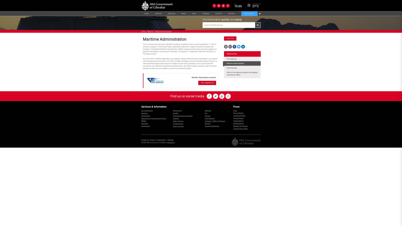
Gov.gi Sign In (249, 14)
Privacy (152, 140)
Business (144, 113)
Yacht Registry (232, 68)
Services (158, 14)
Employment (145, 126)
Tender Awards (238, 118)
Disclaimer (171, 143)
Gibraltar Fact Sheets (240, 126)
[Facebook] (214, 6)
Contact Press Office (240, 129)
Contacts (205, 14)
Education (144, 124)
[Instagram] (228, 6)
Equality (175, 113)
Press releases (238, 113)
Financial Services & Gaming (182, 116)
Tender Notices (238, 121)
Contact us (145, 140)
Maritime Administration (163, 31)
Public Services (178, 121)
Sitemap (170, 140)
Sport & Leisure (178, 126)
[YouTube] (223, 6)
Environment (177, 111)
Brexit (184, 14)
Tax (206, 113)
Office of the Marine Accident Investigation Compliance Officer (242, 73)
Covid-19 (218, 14)
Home (146, 14)
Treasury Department (212, 126)
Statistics (208, 111)
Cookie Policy (161, 140)
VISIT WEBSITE (206, 83)
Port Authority (232, 59)
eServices (171, 14)
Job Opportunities (239, 116)
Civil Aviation (145, 116)
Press (194, 14)
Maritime (150, 31)
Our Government (147, 111)
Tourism (207, 116)
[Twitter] (219, 6)
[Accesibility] (260, 13)
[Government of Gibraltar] (157, 5)
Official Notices (238, 124)
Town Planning (210, 118)
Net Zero (231, 14)
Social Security (178, 124)
